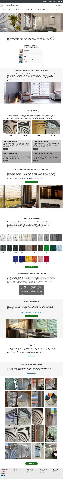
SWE (59, 5)
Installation (42, 471)
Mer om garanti (31, 356)
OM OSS (15, 469)
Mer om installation (37, 312)
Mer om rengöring (31, 373)
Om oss (15, 470)
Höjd (33, 45)
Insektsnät (53, 9)
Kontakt (15, 471)
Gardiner (40, 9)
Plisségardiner (19, 9)
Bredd (25, 45)
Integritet (29, 473)
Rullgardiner (12, 9)
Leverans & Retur (30, 470)
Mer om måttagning (26, 312)
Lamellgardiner (27, 9)
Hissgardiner (34, 9)
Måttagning (42, 470)
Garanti (28, 471)
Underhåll (42, 472)
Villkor (28, 472)
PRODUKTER (55, 469)
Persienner (5, 9)
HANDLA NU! (31, 181)
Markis (58, 9)
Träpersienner (46, 9)
